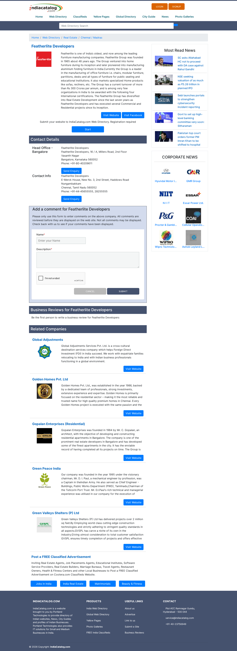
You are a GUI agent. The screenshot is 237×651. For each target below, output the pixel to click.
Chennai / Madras (91, 37)
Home (39, 16)
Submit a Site (132, 626)
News (165, 16)
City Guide (148, 16)
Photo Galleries (184, 16)
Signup (176, 6)
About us (130, 608)
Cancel (90, 291)
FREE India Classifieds (98, 632)
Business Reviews (134, 632)
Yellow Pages (101, 16)
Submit (123, 291)
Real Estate (70, 37)
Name (40, 234)
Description (44, 249)
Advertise (130, 614)
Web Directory (58, 16)
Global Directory (126, 16)
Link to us (130, 620)
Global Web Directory (97, 614)
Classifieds (80, 16)
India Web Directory (97, 608)
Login (159, 6)
